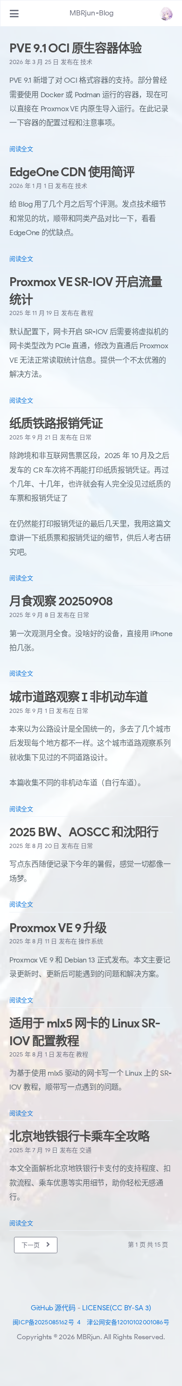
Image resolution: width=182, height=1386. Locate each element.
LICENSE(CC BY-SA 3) (116, 1308)
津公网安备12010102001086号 (128, 1322)
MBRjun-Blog (92, 13)
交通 (85, 1150)
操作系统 (90, 941)
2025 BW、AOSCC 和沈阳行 (83, 832)
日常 (85, 437)
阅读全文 (21, 149)
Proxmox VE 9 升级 (57, 927)
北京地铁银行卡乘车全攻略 (79, 1136)
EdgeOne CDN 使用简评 (71, 172)
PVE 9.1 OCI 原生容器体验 (75, 48)
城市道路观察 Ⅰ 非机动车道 (78, 696)
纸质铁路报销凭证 (56, 423)
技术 (86, 62)
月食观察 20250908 (60, 601)
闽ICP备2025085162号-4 (47, 1322)
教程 (87, 313)
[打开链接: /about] (166, 14)
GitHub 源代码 (53, 1308)
